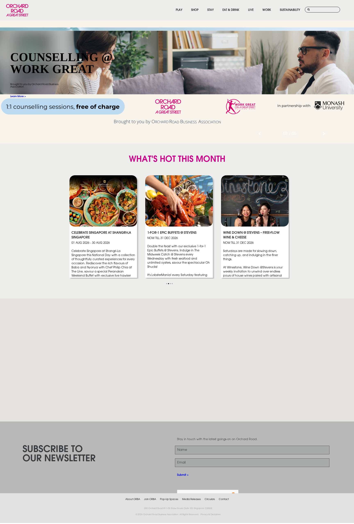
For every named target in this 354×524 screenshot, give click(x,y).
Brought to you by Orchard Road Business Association (34, 85)
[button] (166, 283)
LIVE (251, 10)
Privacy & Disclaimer (211, 515)
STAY (210, 10)
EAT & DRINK (230, 10)
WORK (266, 10)
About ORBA (132, 499)
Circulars (210, 499)
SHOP (195, 10)
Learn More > (18, 96)
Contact (224, 499)
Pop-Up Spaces (169, 499)
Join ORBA (150, 499)
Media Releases (191, 499)
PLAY (179, 10)
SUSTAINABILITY (290, 10)
